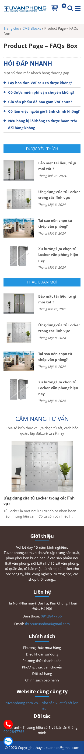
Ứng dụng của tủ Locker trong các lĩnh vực (59, 194)
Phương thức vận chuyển (42, 667)
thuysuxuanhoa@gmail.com (47, 623)
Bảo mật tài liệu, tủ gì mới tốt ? (57, 166)
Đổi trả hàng (42, 673)
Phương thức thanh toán (42, 660)
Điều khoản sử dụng (42, 654)
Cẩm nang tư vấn (42, 419)
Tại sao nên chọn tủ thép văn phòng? (55, 223)
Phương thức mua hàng (42, 647)
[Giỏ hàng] (54, 8)
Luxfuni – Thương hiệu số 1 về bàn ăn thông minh (42, 730)
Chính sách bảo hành (42, 680)
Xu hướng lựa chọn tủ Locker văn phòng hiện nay (58, 254)
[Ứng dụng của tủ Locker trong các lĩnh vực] (42, 466)
